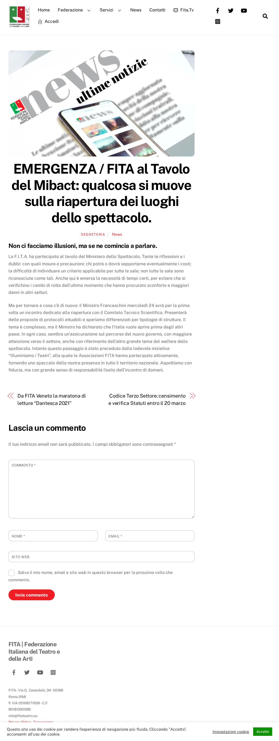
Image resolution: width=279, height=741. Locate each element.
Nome (18, 536)
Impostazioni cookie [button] (231, 731)
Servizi (106, 10)
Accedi (51, 21)
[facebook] (217, 10)
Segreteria (93, 234)
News (135, 10)
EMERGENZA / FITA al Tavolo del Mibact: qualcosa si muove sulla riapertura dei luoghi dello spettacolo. (101, 193)
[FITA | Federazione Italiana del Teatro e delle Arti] (19, 24)
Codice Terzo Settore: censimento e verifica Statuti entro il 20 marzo (147, 399)
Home (44, 10)
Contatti (157, 10)
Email (115, 536)
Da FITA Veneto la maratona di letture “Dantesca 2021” (51, 399)
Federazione (70, 10)
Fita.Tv (186, 10)
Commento (24, 465)
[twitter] (230, 10)
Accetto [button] (262, 732)
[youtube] (243, 10)
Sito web (21, 557)
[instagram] (217, 21)
